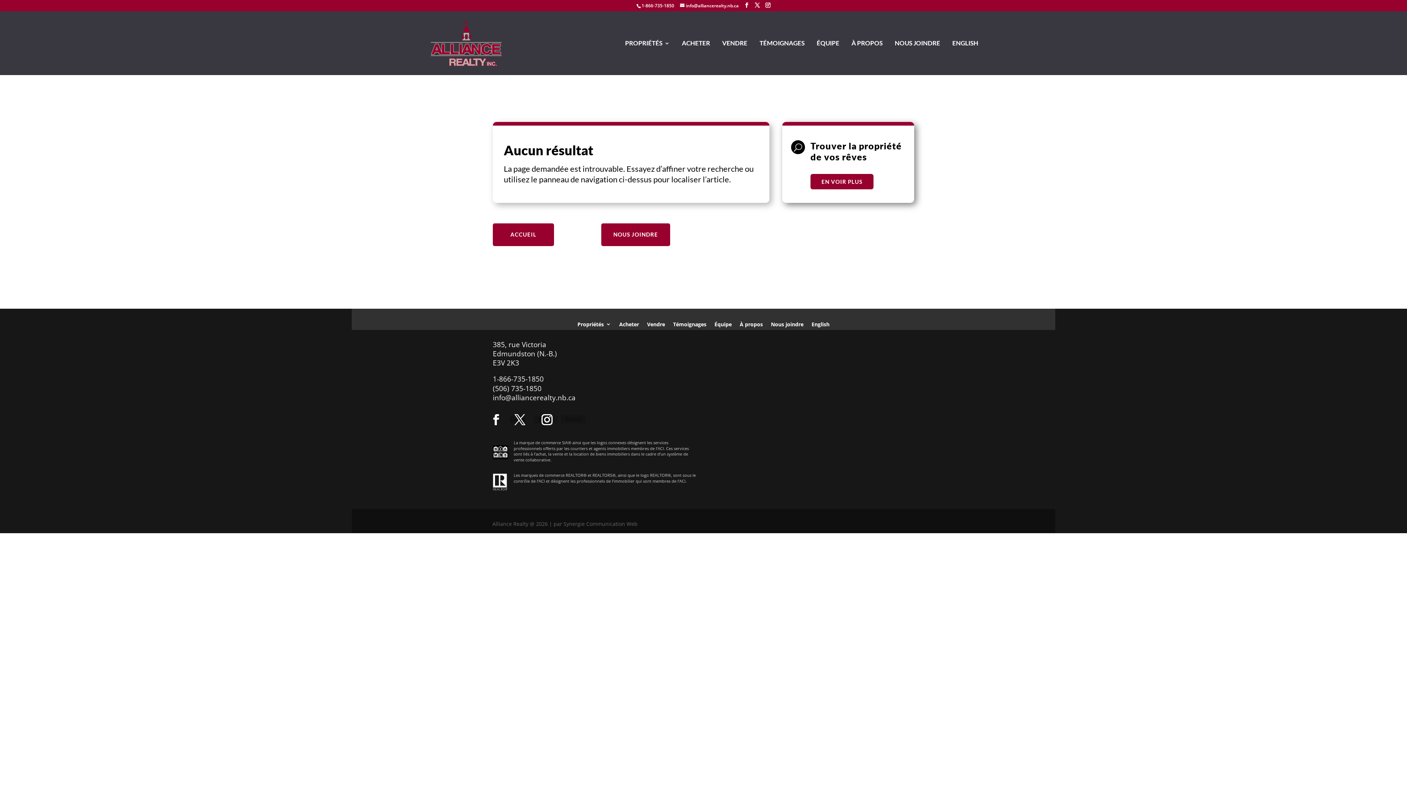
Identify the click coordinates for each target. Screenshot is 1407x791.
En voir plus (842, 181)
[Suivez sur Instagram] (547, 420)
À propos (867, 44)
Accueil (523, 234)
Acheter (696, 44)
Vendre (734, 44)
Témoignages (782, 44)
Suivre (573, 419)
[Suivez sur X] (520, 420)
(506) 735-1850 (517, 388)
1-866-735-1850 (658, 6)
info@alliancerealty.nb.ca (534, 397)
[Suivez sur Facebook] (496, 420)
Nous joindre (917, 44)
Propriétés (643, 44)
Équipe (828, 44)
